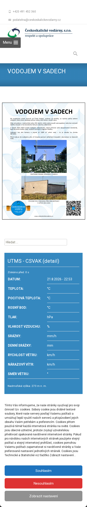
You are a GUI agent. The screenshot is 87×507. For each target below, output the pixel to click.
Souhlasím (43, 471)
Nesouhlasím (44, 483)
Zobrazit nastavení (43, 496)
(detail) (51, 261)
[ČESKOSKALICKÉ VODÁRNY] (36, 33)
